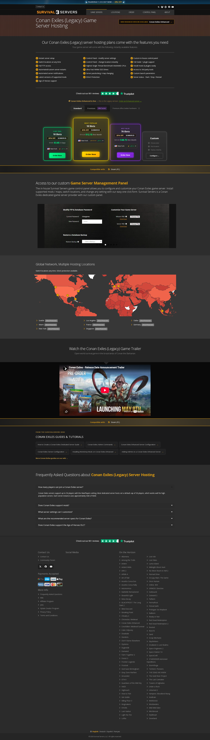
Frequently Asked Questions (51, 594)
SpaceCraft (153, 655)
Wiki (41, 598)
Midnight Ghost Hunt (157, 567)
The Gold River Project (158, 676)
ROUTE (152, 631)
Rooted (152, 627)
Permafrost (153, 602)
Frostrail (124, 665)
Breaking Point (127, 612)
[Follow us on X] (158, 6)
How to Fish (126, 693)
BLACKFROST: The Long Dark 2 (130, 603)
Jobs (42, 605)
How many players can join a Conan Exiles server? (60, 487)
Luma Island (154, 563)
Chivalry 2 (125, 616)
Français (117, 731)
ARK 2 (123, 571)
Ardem (124, 563)
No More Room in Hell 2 (158, 571)
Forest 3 (124, 658)
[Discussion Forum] (162, 6)
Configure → (154, 156)
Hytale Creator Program (49, 608)
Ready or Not (154, 616)
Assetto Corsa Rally (129, 585)
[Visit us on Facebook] (45, 566)
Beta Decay (126, 599)
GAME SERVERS (96, 12)
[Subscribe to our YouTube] (172, 6)
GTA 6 (123, 679)
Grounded (125, 676)
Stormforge (153, 665)
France (89, 324)
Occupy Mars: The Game (158, 578)
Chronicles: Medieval (129, 619)
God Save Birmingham (130, 669)
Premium (96, 108)
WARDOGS (153, 701)
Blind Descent (126, 609)
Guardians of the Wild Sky (131, 683)
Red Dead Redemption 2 (158, 624)
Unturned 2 (153, 690)
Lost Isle (152, 556)
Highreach (125, 690)
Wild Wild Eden (154, 708)
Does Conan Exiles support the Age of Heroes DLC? (61, 525)
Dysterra (124, 644)
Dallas (136, 320)
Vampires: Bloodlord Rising (159, 693)
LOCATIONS (115, 12)
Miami (41, 324)
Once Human (154, 581)
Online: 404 (153, 585)
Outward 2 (153, 595)
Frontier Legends (128, 662)
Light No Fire (126, 715)
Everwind (125, 651)
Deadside (125, 633)
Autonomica (126, 588)
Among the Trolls (128, 560)
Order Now (57, 155)
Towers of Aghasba (156, 683)
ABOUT (167, 12)
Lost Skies (153, 560)
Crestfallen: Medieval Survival (132, 626)
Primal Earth (154, 606)
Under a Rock (154, 686)
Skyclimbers (153, 641)
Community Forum (47, 560)
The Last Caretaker (156, 679)
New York (42, 328)
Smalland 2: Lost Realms (158, 645)
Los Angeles (91, 320)
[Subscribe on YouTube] (51, 566)
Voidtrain (152, 697)
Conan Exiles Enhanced (130, 623)
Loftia (123, 718)
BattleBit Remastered (130, 592)
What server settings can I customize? (55, 512)
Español (110, 731)
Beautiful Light (127, 595)
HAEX (123, 686)
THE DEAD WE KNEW (157, 672)
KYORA (124, 708)
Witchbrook (153, 711)
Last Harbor (126, 711)
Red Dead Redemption (158, 620)
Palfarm (152, 599)
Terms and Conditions (49, 615)
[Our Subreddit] (165, 6)
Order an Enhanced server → (130, 101)
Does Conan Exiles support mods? (53, 505)
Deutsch (103, 731)
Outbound (153, 592)
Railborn (152, 613)
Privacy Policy (45, 612)
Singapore (90, 328)
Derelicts (124, 637)
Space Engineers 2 (156, 648)
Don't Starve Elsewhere (130, 640)
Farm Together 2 (128, 655)
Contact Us (44, 556)
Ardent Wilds (126, 567)
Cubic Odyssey (127, 630)
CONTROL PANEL (149, 12)
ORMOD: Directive (156, 588)
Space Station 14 (155, 652)
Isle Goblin (125, 697)
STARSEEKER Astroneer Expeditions (157, 660)
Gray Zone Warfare (129, 672)
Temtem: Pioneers (156, 669)
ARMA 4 (124, 574)
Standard (78, 108)
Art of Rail (125, 578)
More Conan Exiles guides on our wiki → (52, 458)
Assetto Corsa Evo (128, 581)
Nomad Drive (154, 574)
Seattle (41, 320)
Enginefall (125, 648)
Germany (137, 324)
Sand (151, 634)
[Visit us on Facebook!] (169, 6)
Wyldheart (153, 715)
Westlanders (154, 704)
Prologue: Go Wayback (158, 609)
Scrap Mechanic (155, 638)
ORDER (131, 12)
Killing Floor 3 (126, 701)
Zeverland (153, 718)
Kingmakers (126, 704)
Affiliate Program (47, 601)
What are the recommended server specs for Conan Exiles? (65, 518)
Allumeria (125, 556)
